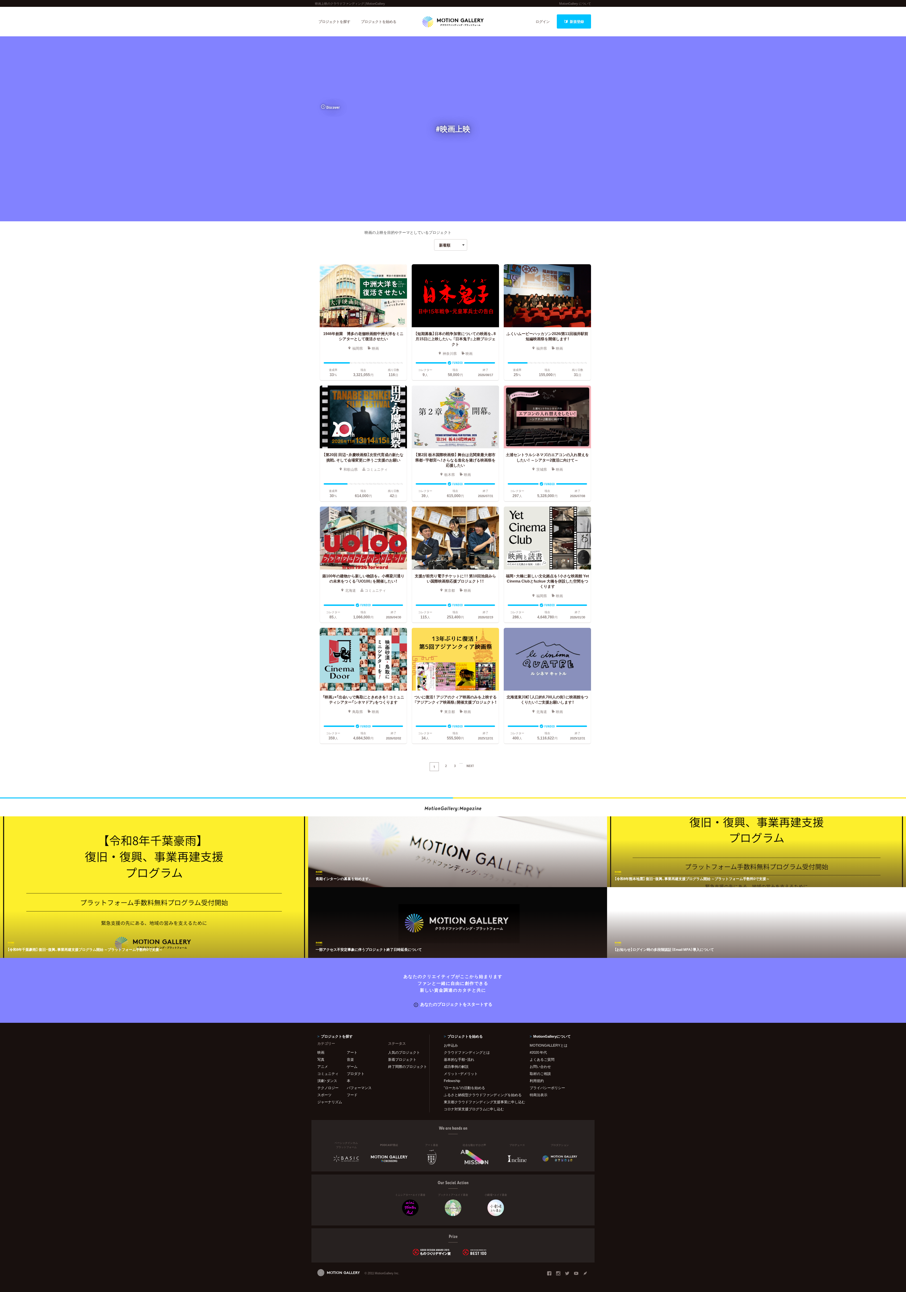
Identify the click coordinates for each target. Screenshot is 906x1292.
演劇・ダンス (327, 1080)
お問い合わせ (540, 1066)
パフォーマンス (359, 1087)
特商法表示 (538, 1094)
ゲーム (352, 1066)
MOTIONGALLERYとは (548, 1045)
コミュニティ (328, 1073)
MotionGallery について (575, 3)
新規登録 (577, 21)
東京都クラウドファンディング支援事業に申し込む (481, 1101)
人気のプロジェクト (404, 1052)
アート (352, 1052)
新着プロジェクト (402, 1059)
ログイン (543, 21)
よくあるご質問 (542, 1059)
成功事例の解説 (456, 1066)
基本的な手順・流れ (459, 1059)
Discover (333, 107)
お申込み (451, 1045)
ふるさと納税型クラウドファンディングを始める (481, 1094)
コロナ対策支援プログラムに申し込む (474, 1109)
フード (352, 1094)
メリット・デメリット (461, 1073)
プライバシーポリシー (547, 1087)
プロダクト (356, 1073)
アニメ (322, 1066)
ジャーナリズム (329, 1101)
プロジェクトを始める (378, 21)
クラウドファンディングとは (467, 1052)
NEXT (470, 765)
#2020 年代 (538, 1052)
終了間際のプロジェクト (406, 1066)
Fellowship (452, 1080)
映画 (320, 1052)
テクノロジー (328, 1087)
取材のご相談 (540, 1073)
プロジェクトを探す (334, 21)
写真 (320, 1059)
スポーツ (324, 1094)
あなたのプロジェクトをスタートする (456, 1004)
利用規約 (537, 1080)
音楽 (350, 1059)
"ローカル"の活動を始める (464, 1087)
